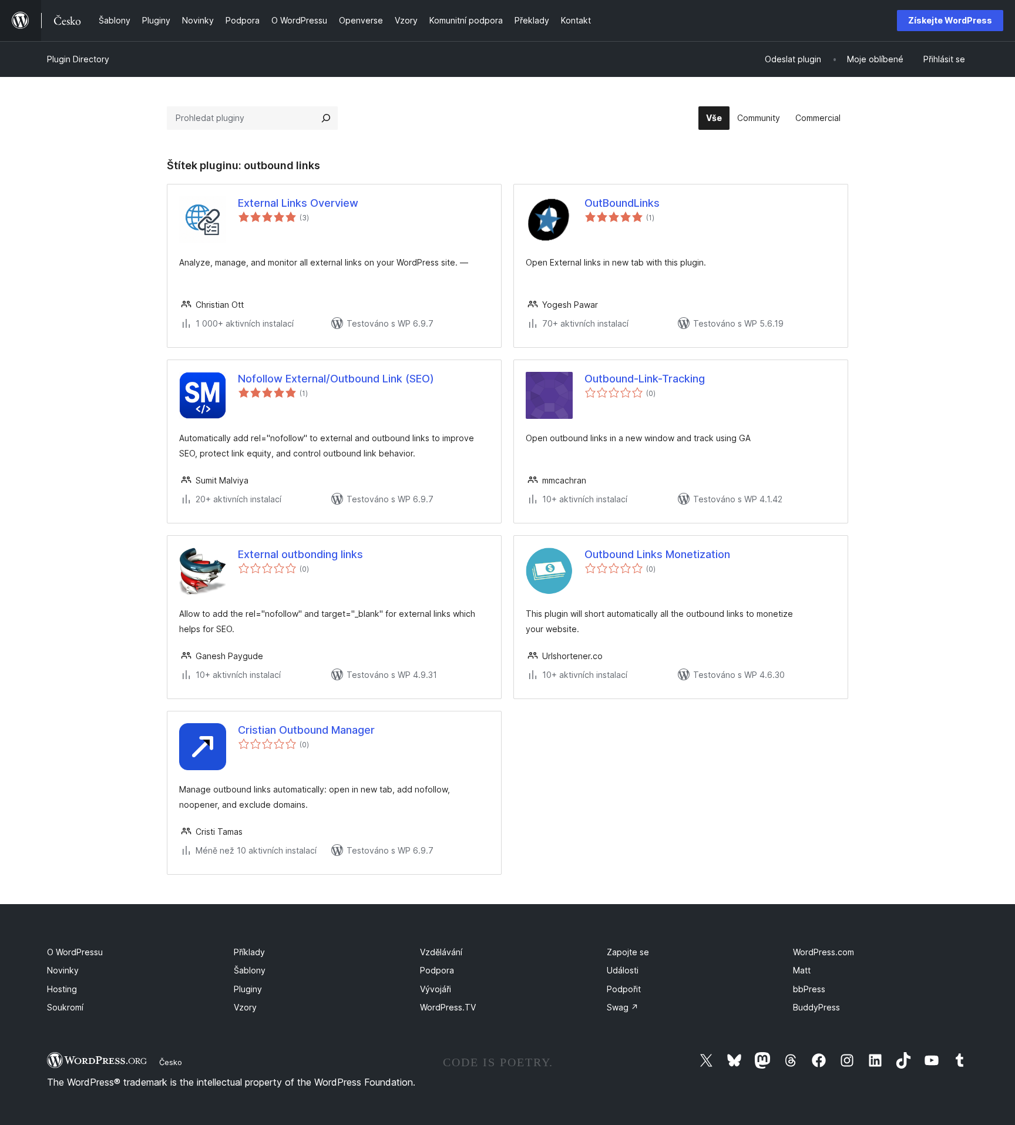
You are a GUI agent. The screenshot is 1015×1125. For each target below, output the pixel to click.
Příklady (249, 952)
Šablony (249, 970)
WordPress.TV (448, 1007)
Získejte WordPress (950, 20)
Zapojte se (628, 952)
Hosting (62, 989)
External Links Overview (298, 203)
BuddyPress (816, 1007)
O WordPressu (75, 952)
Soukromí (65, 1007)
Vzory (245, 1007)
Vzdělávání (441, 952)
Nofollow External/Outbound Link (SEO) (336, 378)
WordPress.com (823, 952)
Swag (622, 1007)
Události (622, 970)
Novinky (63, 970)
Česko (170, 1062)
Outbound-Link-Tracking (644, 378)
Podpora (437, 970)
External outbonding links (300, 554)
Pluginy (248, 989)
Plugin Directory (78, 59)
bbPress (809, 989)
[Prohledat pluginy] (326, 118)
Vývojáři (435, 989)
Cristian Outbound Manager (306, 730)
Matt (802, 970)
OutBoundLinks (622, 203)
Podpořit (624, 989)
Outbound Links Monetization (657, 554)
